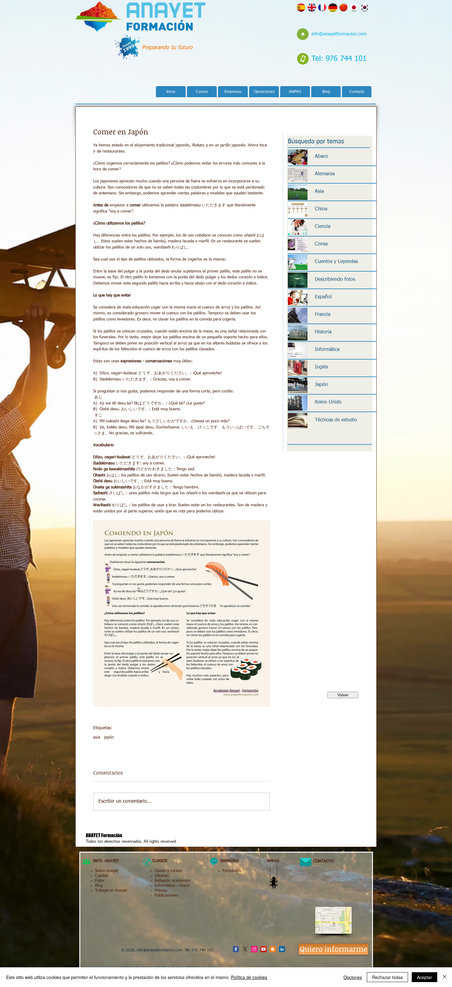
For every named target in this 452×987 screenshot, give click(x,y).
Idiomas (162, 876)
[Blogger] (273, 949)
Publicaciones (166, 895)
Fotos (100, 881)
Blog (99, 886)
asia (96, 737)
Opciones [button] (352, 977)
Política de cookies (249, 977)
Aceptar (424, 977)
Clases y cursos (168, 871)
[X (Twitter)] (245, 949)
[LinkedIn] (282, 949)
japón (109, 737)
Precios (161, 891)
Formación (231, 871)
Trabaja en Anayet (111, 891)
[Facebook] (236, 949)
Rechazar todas (387, 977)
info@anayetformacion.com (339, 34)
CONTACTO (321, 861)
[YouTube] (263, 949)
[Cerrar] (444, 977)
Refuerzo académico (172, 881)
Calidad (101, 876)
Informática (165, 886)
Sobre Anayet (106, 871)
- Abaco (182, 886)
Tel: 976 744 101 (339, 58)
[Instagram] (254, 949)
